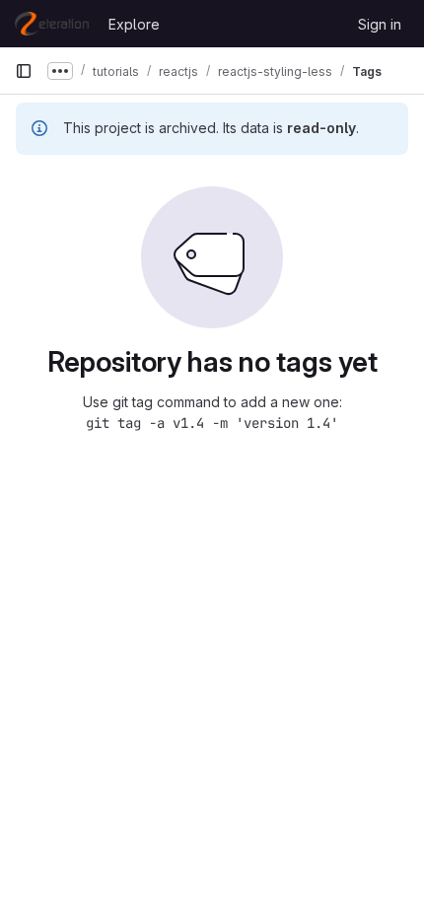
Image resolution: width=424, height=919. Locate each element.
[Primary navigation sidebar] (23, 71)
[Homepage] (52, 23)
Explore (134, 24)
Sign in (379, 24)
